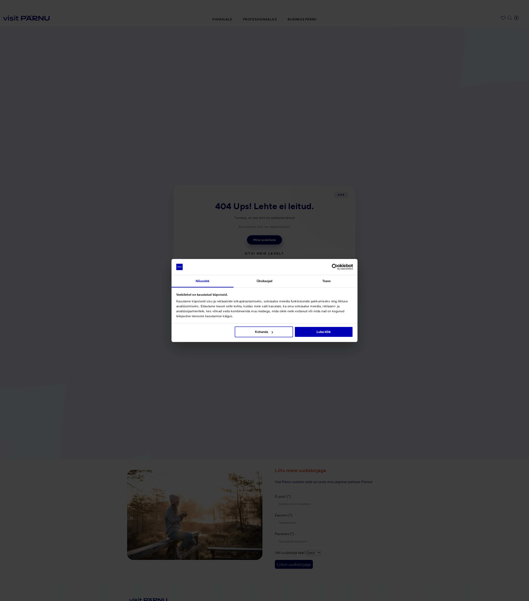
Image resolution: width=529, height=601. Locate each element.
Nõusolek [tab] (203, 281)
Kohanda (261, 332)
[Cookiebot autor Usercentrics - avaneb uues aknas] (335, 267)
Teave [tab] (326, 281)
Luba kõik (324, 332)
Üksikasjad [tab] (265, 281)
